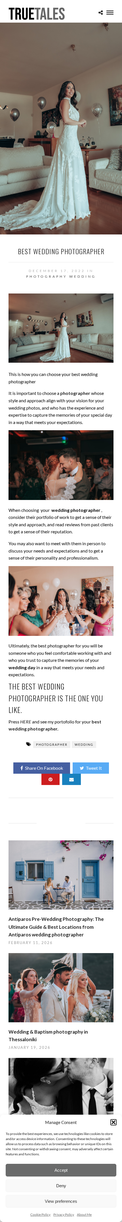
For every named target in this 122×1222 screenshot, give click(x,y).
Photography (46, 276)
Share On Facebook (44, 768)
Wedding (82, 276)
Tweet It (94, 768)
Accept (61, 1170)
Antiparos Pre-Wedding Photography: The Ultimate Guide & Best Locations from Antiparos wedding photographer (56, 926)
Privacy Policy (63, 1214)
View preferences (61, 1201)
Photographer (52, 744)
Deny (61, 1185)
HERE (25, 721)
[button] (113, 1122)
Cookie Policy (40, 1214)
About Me (84, 1214)
